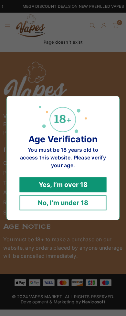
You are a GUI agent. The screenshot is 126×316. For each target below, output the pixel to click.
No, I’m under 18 (63, 203)
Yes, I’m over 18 (63, 185)
